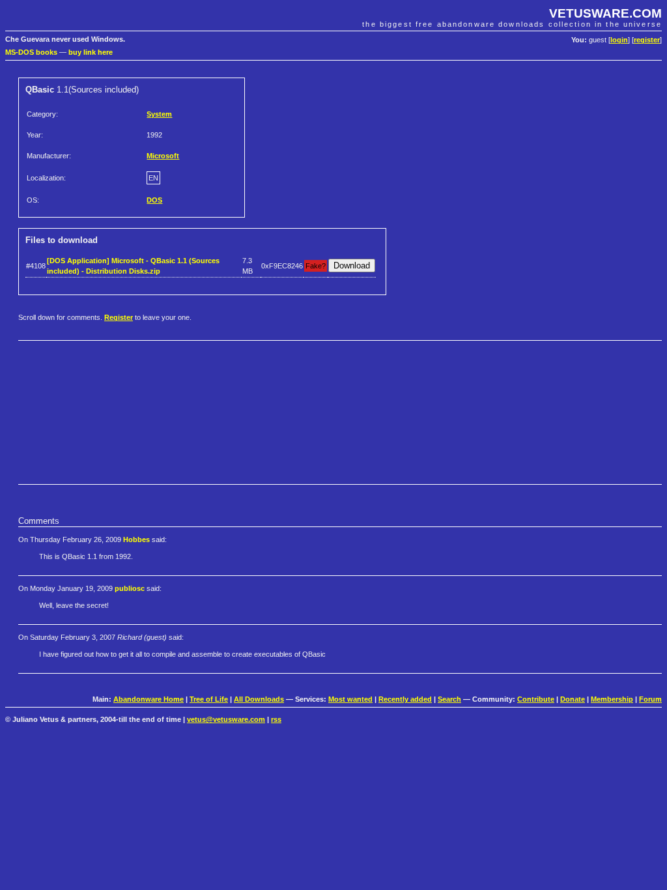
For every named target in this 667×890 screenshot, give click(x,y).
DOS (154, 200)
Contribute (535, 699)
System (159, 114)
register (647, 40)
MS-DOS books (31, 52)
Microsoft (163, 156)
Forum (650, 699)
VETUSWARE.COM (605, 13)
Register (118, 317)
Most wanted (350, 699)
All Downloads (259, 699)
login (619, 40)
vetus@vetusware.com (226, 719)
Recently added (405, 699)
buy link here (90, 52)
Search (449, 699)
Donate (572, 699)
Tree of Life (209, 699)
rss (276, 719)
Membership (612, 699)
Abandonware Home (148, 699)
